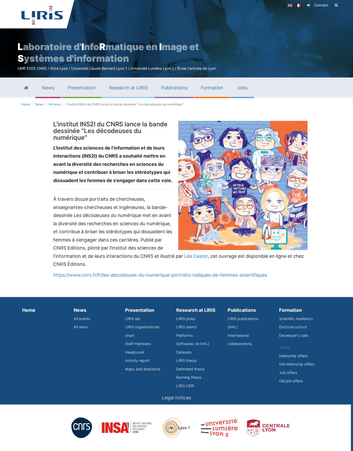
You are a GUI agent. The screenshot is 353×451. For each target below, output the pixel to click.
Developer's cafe (293, 335)
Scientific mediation (296, 318)
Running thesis (189, 377)
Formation (290, 310)
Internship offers (293, 356)
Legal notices (176, 397)
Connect (321, 5)
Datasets (184, 352)
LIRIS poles (186, 318)
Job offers (288, 372)
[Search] (336, 5)
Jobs (284, 347)
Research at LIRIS (196, 310)
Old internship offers (296, 364)
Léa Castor (196, 256)
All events (82, 318)
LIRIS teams (186, 327)
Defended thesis (190, 369)
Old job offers (291, 381)
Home (25, 104)
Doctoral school (293, 327)
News (39, 104)
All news (55, 104)
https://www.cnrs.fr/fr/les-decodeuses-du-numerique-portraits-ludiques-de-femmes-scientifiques (160, 275)
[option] (176, 38)
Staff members (138, 343)
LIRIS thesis (186, 360)
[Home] (42, 15)
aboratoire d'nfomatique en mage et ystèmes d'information (108, 52)
